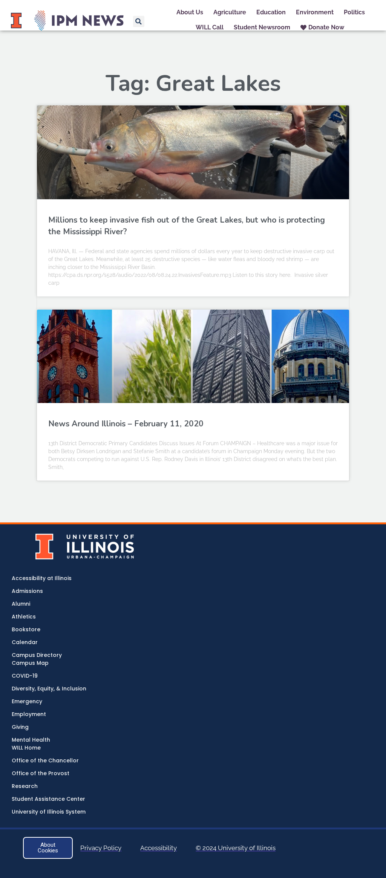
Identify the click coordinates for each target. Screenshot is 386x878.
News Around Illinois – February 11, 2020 (126, 423)
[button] (138, 21)
